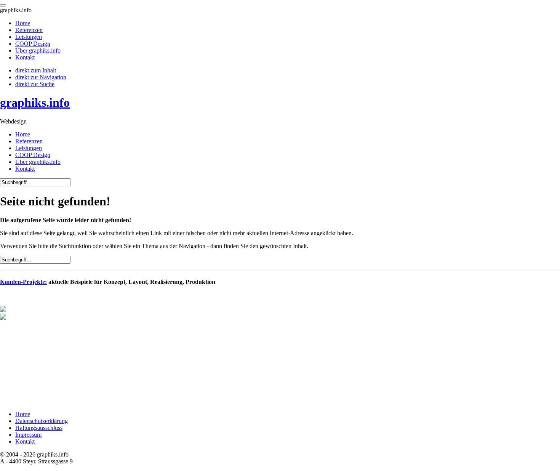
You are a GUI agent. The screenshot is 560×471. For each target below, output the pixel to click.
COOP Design (32, 155)
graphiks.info (35, 102)
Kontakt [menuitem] (25, 57)
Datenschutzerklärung (41, 421)
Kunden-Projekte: (23, 282)
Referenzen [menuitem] (29, 30)
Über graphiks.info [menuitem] (38, 50)
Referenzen (29, 141)
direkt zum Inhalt (35, 70)
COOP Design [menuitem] (32, 43)
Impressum (28, 434)
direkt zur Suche (34, 84)
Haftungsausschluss (38, 428)
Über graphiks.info (38, 162)
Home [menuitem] (22, 23)
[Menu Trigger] (3, 5)
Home (22, 134)
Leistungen (28, 148)
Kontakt (25, 168)
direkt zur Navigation (40, 77)
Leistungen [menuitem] (28, 37)
